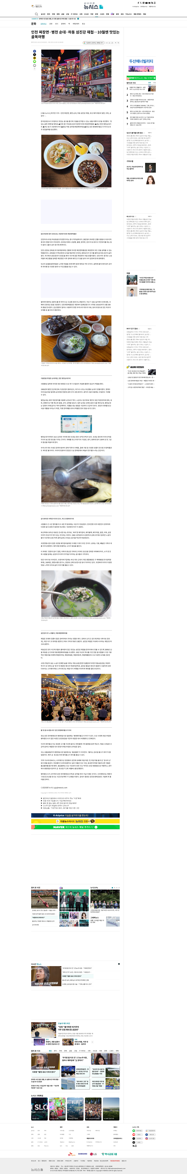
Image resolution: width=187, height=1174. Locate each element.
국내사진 (89, 1130)
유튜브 (138, 1134)
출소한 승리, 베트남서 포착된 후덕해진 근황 (75, 980)
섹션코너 (62, 1142)
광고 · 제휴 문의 (42, 1161)
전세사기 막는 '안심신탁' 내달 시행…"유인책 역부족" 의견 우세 (45, 1087)
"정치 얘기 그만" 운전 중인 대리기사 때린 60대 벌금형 (82, 1083)
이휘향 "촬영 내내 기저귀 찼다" (71, 976)
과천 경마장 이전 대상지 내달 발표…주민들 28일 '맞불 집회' (98, 1083)
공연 (50, 24)
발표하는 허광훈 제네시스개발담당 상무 (43, 921)
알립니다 (124, 1161)
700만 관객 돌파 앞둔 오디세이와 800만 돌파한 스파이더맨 (45, 914)
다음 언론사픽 (152, 1131)
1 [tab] (112, 887)
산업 (67, 14)
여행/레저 (76, 24)
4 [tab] (119, 887)
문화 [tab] (149, 83)
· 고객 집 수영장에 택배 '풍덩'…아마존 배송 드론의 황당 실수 (141, 387)
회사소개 (33, 1161)
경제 (58, 14)
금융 (62, 14)
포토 (122, 14)
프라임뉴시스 (143, 6)
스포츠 (102, 14)
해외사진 (97, 1130)
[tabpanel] (105, 902)
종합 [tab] (154, 83)
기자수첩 (130, 161)
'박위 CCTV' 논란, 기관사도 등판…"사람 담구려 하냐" (77, 972)
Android (115, 1142)
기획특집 (71, 1138)
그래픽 (88, 1134)
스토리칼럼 (71, 1130)
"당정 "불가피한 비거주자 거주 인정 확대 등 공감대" (68, 1028)
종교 (83, 24)
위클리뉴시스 (152, 6)
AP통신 (115, 1130)
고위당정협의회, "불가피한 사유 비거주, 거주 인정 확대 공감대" (104, 911)
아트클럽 (62, 1134)
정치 (48, 14)
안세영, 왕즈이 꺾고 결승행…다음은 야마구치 (45, 910)
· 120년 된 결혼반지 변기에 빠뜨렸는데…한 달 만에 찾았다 (141, 377)
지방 (91, 14)
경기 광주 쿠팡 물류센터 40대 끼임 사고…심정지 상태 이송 (52, 19)
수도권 (86, 14)
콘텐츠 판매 (60, 1161)
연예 (107, 14)
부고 (67, 1146)
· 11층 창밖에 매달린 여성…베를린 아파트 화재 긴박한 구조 (141, 381)
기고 (70, 1134)
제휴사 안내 (52, 1161)
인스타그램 (151, 1138)
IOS (114, 1146)
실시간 (43, 14)
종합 (50, 1051)
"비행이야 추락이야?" (38, 917)
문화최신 (43, 24)
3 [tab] (116, 887)
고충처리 (76, 1161)
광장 (117, 14)
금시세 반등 (35, 925)
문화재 (63, 24)
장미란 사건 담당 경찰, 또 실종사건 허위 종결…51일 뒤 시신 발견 (45, 1080)
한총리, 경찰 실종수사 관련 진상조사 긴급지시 (53, 1044)
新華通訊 (115, 1134)
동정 (72, 1146)
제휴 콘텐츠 (137, 14)
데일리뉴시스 (72, 1142)
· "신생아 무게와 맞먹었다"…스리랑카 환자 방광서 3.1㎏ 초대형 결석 (141, 384)
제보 (144, 14)
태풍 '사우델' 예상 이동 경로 (97, 921)
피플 (128, 273)
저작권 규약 (68, 1161)
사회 (80, 14)
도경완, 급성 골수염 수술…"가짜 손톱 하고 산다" (77, 984)
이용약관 (89, 1161)
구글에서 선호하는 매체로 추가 (94, 43)
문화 (96, 14)
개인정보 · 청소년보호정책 (101, 1161)
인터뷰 (61, 1138)
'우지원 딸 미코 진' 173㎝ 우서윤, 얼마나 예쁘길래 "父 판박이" (74, 1059)
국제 (53, 14)
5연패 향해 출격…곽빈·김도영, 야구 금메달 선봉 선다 (82, 1071)
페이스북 (152, 1134)
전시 (56, 24)
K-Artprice (136, 6)
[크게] (118, 42)
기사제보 (82, 1161)
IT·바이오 (74, 14)
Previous (32, 1042)
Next (92, 1042)
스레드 (138, 1142)
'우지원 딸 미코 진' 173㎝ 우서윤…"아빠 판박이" (77, 968)
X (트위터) (139, 1138)
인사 (61, 1146)
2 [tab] (114, 887)
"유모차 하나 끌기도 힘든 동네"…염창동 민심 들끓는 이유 (98, 1071)
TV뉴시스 (128, 14)
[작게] (115, 42)
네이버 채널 (138, 1131)
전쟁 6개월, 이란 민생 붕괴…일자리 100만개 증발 (81, 1044)
